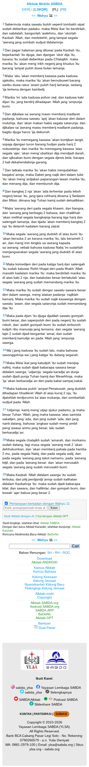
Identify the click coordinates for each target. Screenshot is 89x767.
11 (4, 263)
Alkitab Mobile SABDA (44, 4)
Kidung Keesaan (44, 577)
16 (4, 388)
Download (44, 558)
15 (4, 362)
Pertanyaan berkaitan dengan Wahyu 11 (39, 503)
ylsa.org (35, 749)
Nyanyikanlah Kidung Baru (44, 584)
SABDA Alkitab (29, 699)
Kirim (54, 508)
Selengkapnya (60, 692)
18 (4, 439)
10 (4, 233)
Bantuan (44, 623)
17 (4, 409)
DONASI (61, 714)
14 (4, 350)
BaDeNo (53, 534)
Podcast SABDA (65, 699)
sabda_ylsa (24, 687)
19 (4, 474)
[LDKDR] (40, 9)
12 (4, 289)
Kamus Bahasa (44, 571)
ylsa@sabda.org (60, 744)
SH (49, 552)
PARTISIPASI (42, 714)
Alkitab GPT (44, 618)
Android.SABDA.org (44, 606)
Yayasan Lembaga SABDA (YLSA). (45, 727)
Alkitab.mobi (44, 593)
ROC (66, 552)
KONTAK (26, 714)
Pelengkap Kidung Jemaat (44, 588)
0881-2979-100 (23, 744)
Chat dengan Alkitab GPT (51, 516)
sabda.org (52, 749)
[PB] (63, 9)
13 (4, 315)
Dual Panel (46, 628)
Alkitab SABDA (49, 523)
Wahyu (42, 15)
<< (33, 15)
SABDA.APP (44, 610)
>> (55, 15)
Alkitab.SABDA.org (44, 603)
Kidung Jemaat (44, 580)
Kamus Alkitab (44, 568)
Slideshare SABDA (47, 704)
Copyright (44, 597)
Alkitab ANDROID (44, 562)
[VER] (26, 9)
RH (57, 552)
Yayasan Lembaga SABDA (60, 687)
